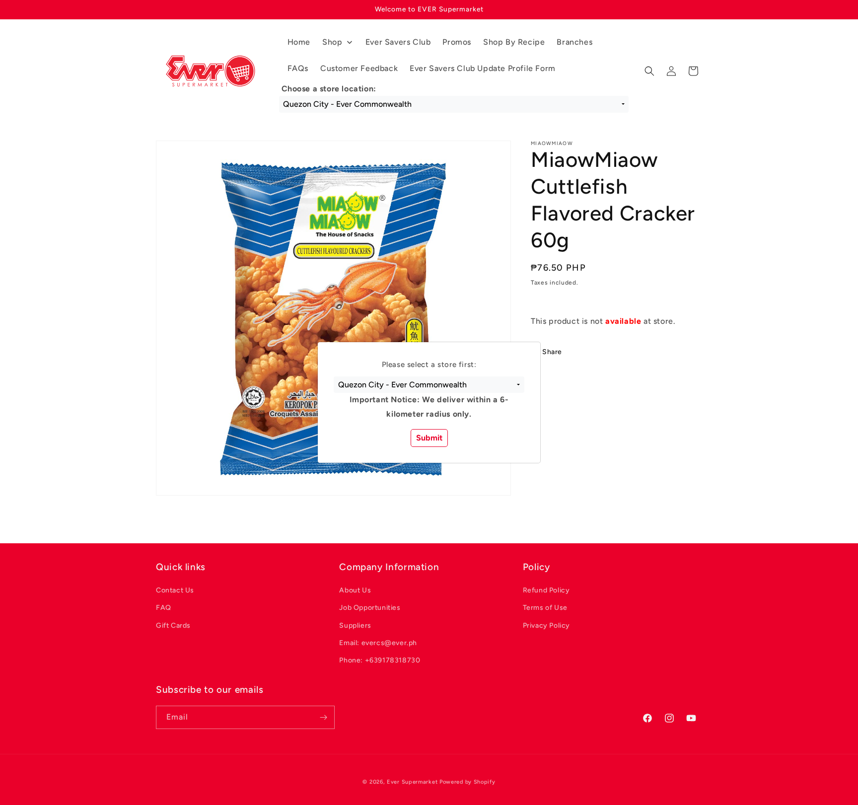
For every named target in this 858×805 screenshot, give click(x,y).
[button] (429, 384)
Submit (429, 437)
